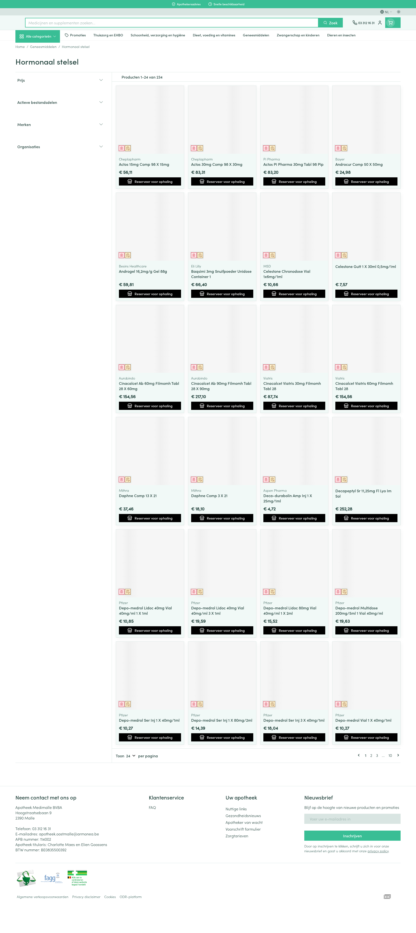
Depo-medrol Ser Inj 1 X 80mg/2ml (221, 720)
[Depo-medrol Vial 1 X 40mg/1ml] (366, 676)
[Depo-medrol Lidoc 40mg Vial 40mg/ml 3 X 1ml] (222, 563)
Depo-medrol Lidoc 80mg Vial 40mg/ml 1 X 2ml (289, 610)
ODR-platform (131, 896)
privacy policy (378, 850)
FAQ (152, 807)
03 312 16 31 (41, 828)
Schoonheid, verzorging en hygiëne (46, 62)
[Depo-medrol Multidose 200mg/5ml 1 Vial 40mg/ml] (366, 563)
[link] (359, 755)
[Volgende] (397, 755)
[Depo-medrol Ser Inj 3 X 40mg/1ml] (294, 676)
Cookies (110, 896)
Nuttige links (236, 808)
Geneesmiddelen (46, 166)
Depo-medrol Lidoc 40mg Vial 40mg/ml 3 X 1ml (217, 610)
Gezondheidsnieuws (243, 815)
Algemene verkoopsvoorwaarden (42, 896)
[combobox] (171, 22)
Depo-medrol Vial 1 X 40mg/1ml (363, 720)
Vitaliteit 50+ (46, 112)
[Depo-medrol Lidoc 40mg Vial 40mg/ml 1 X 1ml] (150, 563)
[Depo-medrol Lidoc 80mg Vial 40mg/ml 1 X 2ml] (294, 563)
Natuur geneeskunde (46, 126)
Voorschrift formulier (243, 829)
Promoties (28, 47)
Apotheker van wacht (244, 822)
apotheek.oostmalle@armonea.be (69, 833)
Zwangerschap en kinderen (46, 97)
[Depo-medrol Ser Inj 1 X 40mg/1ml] (150, 676)
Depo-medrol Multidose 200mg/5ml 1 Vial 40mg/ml (359, 610)
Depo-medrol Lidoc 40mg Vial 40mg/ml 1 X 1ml (145, 610)
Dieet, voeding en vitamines (46, 80)
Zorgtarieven (237, 835)
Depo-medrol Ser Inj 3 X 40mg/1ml (294, 720)
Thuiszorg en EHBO (46, 139)
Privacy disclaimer (86, 896)
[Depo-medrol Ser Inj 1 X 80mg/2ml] (222, 676)
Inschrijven (352, 835)
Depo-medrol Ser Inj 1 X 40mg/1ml (149, 720)
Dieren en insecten (46, 153)
